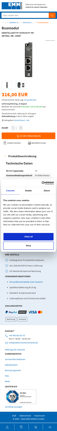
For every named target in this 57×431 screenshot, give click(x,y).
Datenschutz (25, 415)
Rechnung (11, 319)
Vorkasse (22, 319)
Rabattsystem (11, 364)
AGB (14, 415)
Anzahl (5, 127)
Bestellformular (38, 142)
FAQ (7, 375)
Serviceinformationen (15, 359)
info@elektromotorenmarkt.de (23, 342)
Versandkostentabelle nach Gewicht (26, 281)
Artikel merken (14, 142)
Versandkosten (30, 100)
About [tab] (47, 190)
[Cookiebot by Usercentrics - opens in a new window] (42, 183)
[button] (7, 427)
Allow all (28, 236)
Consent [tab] (10, 190)
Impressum (39, 415)
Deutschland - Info (21, 120)
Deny (28, 245)
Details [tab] (28, 190)
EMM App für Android (15, 349)
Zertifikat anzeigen (13, 406)
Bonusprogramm (13, 370)
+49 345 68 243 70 (17, 335)
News (7, 381)
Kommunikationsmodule (33, 22)
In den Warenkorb (30, 135)
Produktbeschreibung (22, 156)
